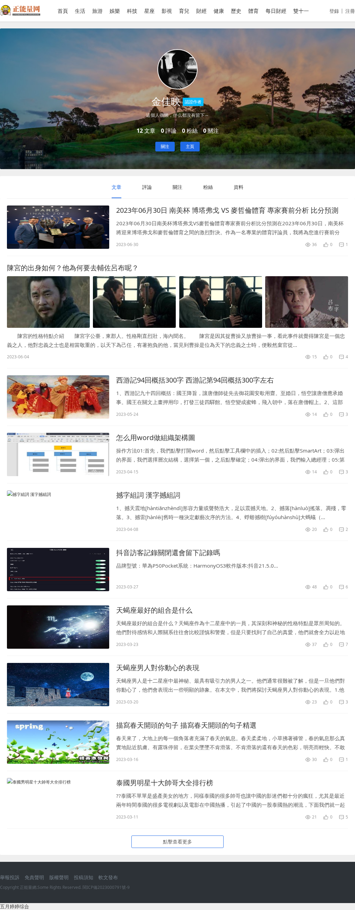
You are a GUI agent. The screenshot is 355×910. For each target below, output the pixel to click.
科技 (132, 10)
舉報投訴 (9, 877)
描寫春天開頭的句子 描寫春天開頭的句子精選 (186, 725)
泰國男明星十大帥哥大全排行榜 (164, 782)
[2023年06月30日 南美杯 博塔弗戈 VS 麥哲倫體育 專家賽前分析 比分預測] (58, 227)
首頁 (63, 10)
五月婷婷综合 (14, 906)
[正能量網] (20, 13)
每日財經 (276, 10)
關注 (165, 146)
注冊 (350, 11)
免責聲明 (34, 877)
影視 (167, 10)
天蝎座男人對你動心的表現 (157, 667)
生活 (80, 10)
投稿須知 (83, 877)
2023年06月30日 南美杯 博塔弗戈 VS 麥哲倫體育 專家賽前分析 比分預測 (227, 210)
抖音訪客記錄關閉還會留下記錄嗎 (168, 552)
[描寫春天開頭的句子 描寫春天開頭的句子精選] (58, 742)
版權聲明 (59, 877)
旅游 (97, 10)
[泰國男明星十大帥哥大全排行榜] (58, 799)
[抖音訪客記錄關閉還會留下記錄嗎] (58, 569)
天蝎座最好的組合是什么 (154, 610)
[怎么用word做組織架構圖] (58, 454)
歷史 (236, 10)
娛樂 (115, 10)
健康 (219, 10)
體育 (253, 10)
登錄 (334, 11)
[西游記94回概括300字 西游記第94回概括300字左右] (58, 397)
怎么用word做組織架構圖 (155, 437)
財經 (201, 10)
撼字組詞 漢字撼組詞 (148, 495)
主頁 (190, 146)
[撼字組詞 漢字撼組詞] (58, 512)
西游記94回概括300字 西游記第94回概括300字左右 (195, 380)
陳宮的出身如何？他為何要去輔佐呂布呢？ (73, 267)
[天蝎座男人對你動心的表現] (58, 684)
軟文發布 (108, 877)
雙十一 (301, 10)
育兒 (184, 10)
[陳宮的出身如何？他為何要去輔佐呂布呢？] (177, 302)
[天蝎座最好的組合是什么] (58, 627)
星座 (149, 10)
